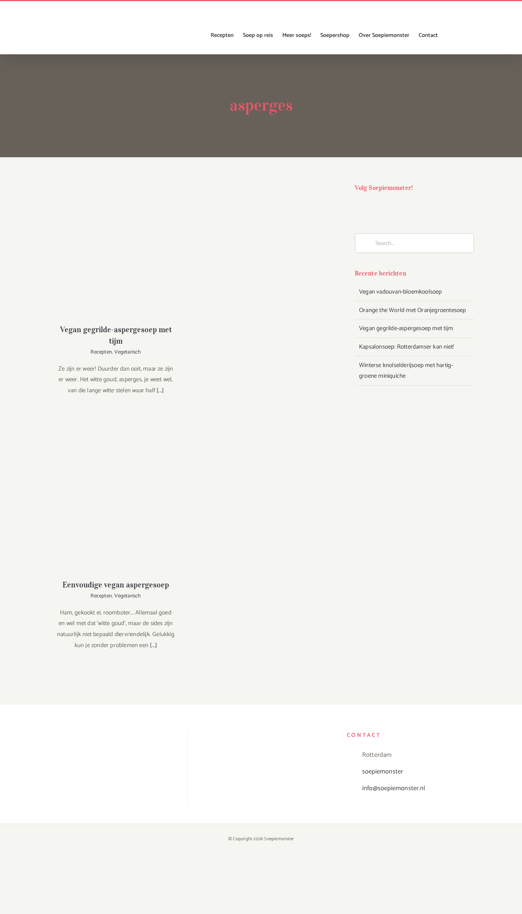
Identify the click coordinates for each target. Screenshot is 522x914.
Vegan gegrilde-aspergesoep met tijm (116, 240)
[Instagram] (373, 206)
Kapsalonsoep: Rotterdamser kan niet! (406, 347)
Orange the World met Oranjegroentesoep (412, 310)
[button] (463, 35)
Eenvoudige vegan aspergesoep (116, 496)
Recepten (101, 351)
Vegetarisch (127, 351)
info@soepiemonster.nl (393, 788)
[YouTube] (388, 206)
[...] (160, 390)
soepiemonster (382, 771)
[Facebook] (359, 206)
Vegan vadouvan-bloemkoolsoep (400, 292)
